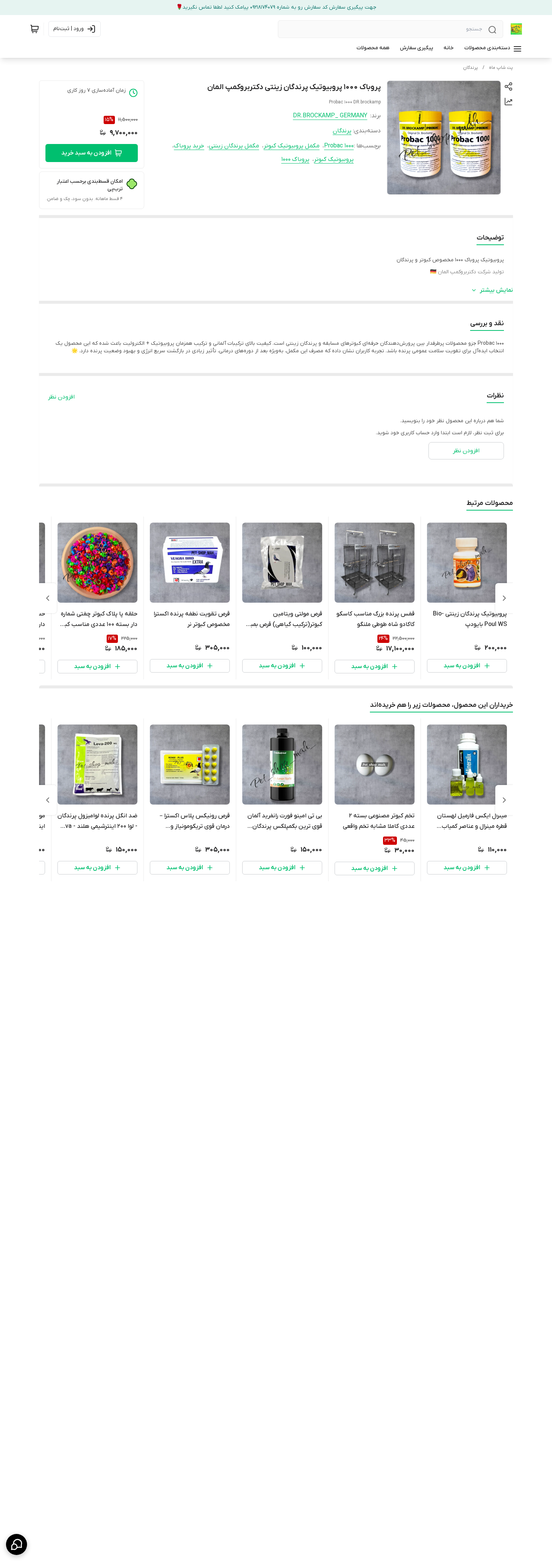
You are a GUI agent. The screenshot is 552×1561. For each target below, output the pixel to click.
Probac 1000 (339, 146)
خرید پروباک (189, 146)
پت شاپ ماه (501, 68)
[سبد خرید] (34, 28)
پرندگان (470, 68)
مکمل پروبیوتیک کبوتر (292, 146)
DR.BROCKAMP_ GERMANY (330, 116)
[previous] (504, 598)
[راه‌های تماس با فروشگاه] (16, 1544)
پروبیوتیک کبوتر (334, 159)
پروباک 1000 (295, 159)
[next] (48, 598)
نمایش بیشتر (496, 290)
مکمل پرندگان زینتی (234, 146)
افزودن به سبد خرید (86, 153)
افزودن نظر (61, 397)
